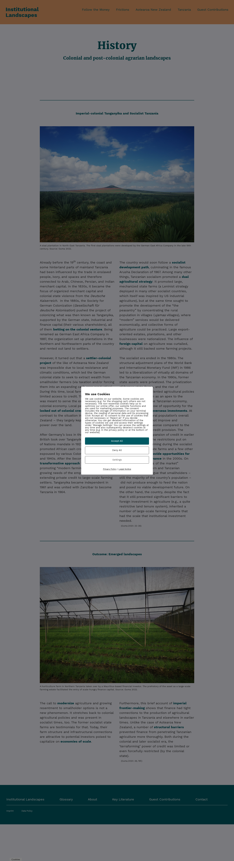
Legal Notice (125, 469)
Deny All (117, 450)
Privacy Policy (110, 469)
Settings (117, 459)
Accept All (117, 441)
